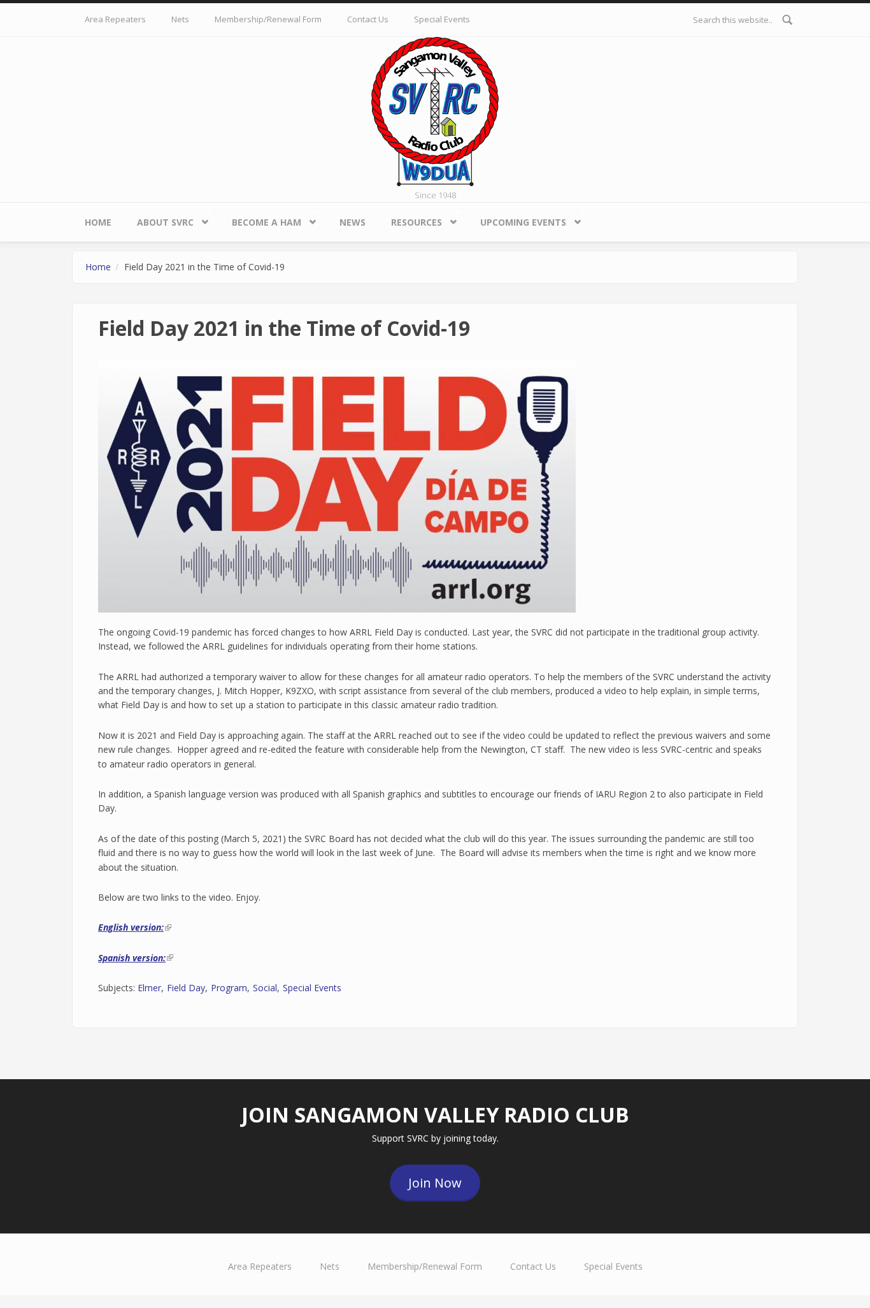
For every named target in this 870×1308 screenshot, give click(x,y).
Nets (180, 19)
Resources (410, 219)
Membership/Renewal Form (268, 19)
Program (229, 988)
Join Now (435, 1182)
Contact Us (368, 19)
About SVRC (159, 219)
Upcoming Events (516, 219)
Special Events (442, 19)
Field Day (186, 988)
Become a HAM (260, 219)
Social (265, 988)
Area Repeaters (115, 19)
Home (98, 222)
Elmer (149, 988)
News (352, 222)
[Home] (435, 111)
